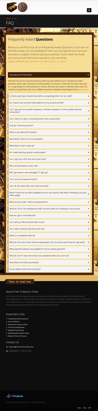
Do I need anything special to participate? (27, 152)
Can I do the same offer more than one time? (29, 186)
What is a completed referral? (22, 235)
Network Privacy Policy (16, 330)
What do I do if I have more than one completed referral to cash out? (39, 255)
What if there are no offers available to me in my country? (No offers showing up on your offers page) (48, 194)
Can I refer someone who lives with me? (26, 229)
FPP (89, 408)
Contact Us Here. (57, 61)
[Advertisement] (49, 372)
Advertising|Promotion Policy (18, 333)
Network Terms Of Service (17, 336)
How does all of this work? (20, 75)
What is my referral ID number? (23, 132)
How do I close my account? (21, 125)
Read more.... (84, 89)
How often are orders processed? (24, 262)
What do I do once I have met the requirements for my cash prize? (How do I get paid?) (47, 242)
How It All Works (13, 322)
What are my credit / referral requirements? (28, 202)
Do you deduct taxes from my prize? (25, 269)
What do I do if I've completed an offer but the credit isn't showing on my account (44, 208)
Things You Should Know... (20, 282)
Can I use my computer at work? (23, 179)
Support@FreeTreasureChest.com (21, 347)
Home (8, 18)
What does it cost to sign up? (21, 145)
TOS (84, 408)
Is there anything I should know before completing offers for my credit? (40, 96)
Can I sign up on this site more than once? (27, 159)
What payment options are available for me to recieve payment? (37, 249)
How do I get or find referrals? (22, 215)
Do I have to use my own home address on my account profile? (36, 103)
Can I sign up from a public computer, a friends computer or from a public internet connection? (45, 110)
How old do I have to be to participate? (26, 139)
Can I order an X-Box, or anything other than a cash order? (34, 119)
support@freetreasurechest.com (26, 61)
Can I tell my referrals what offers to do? (27, 222)
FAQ (79, 408)
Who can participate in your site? (23, 166)
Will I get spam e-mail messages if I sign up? (28, 172)
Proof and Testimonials (16, 327)
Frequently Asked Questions (18, 319)
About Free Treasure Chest (17, 325)
